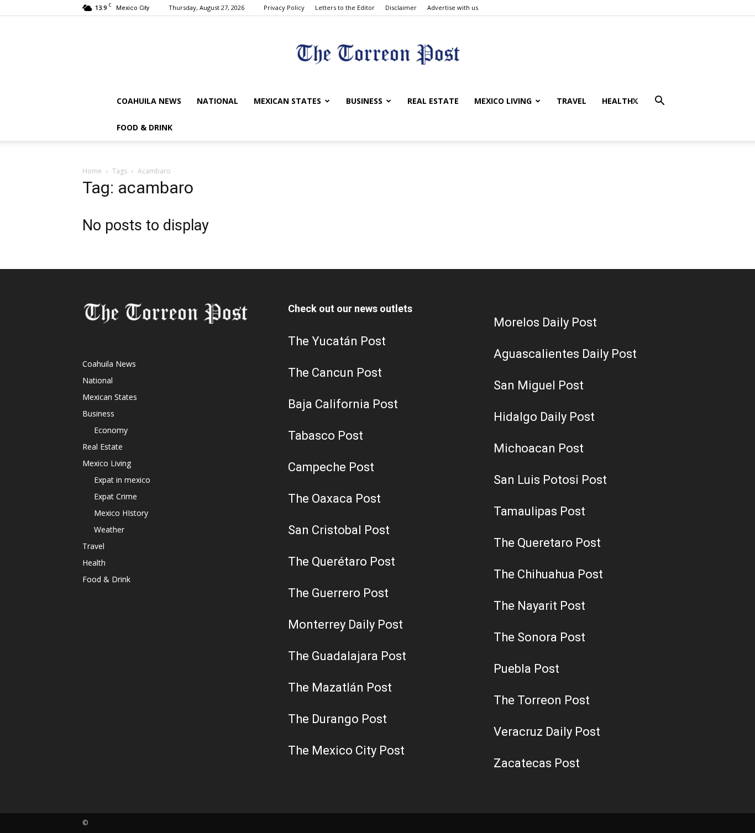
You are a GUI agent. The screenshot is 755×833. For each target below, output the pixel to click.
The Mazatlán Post (340, 687)
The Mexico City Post (346, 750)
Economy (111, 430)
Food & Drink (144, 127)
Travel (571, 101)
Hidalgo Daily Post (544, 417)
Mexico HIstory (121, 513)
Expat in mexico (122, 480)
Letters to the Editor (345, 7)
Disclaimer (401, 7)
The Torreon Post (542, 700)
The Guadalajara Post (347, 656)
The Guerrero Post (338, 593)
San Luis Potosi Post (550, 480)
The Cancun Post (335, 372)
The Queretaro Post (547, 543)
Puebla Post (526, 669)
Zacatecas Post (537, 763)
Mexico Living (503, 101)
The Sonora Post (539, 637)
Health (617, 101)
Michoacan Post (539, 448)
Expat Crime (115, 496)
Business (364, 101)
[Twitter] (635, 101)
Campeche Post (331, 467)
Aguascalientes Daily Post (565, 354)
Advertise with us (452, 7)
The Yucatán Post (337, 341)
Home (92, 171)
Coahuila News (149, 101)
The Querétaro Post (341, 561)
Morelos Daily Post (545, 322)
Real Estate (433, 101)
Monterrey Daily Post (345, 624)
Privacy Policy (284, 7)
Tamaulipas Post (539, 511)
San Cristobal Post (339, 530)
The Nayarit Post (539, 606)
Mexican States (287, 101)
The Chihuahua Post (548, 574)
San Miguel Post (539, 385)
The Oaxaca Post (334, 498)
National (217, 101)
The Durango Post (337, 719)
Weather (109, 529)
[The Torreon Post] (377, 52)
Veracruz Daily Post (547, 732)
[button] (659, 102)
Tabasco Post (325, 435)
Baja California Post (343, 404)
